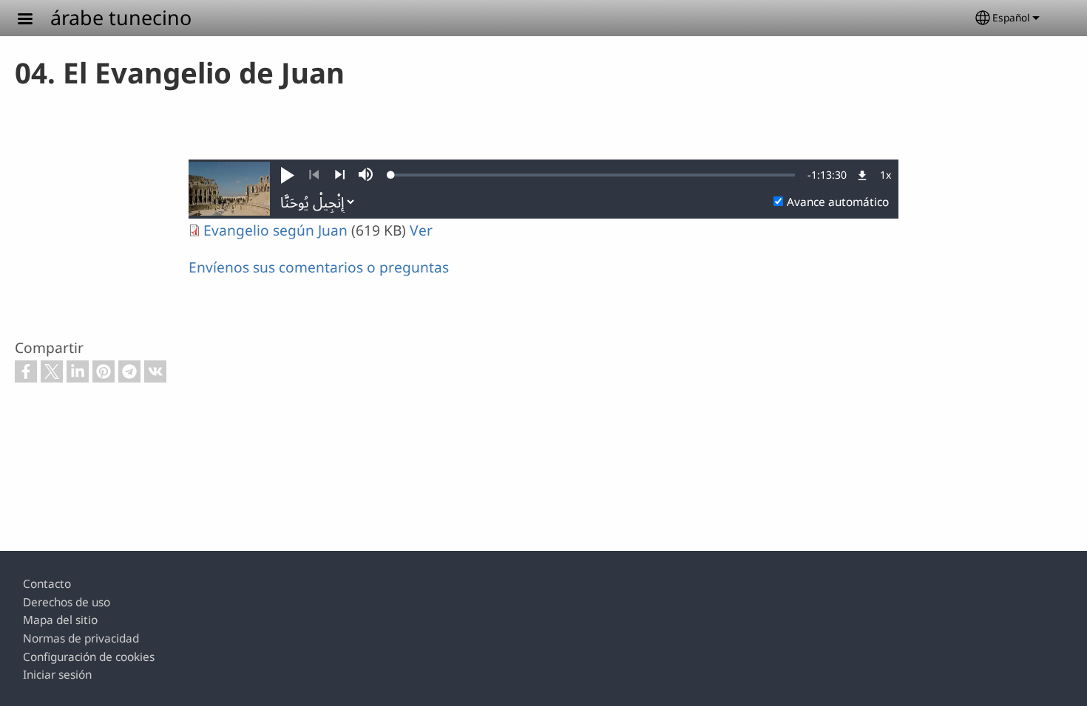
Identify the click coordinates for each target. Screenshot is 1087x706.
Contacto (47, 584)
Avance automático (838, 202)
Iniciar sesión (57, 674)
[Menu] (34, 20)
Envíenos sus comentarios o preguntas (319, 267)
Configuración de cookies (89, 657)
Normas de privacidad (81, 638)
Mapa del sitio (60, 620)
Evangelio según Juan (275, 230)
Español (1011, 17)
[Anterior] (314, 175)
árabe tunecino (121, 17)
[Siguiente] (340, 175)
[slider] (593, 175)
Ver (421, 230)
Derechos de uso (66, 602)
